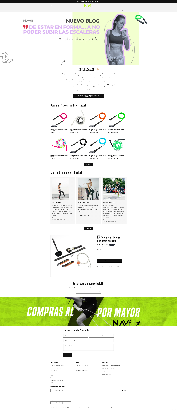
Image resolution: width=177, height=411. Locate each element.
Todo (51, 377)
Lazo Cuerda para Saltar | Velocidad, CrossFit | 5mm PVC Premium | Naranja (97, 130)
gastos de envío (102, 246)
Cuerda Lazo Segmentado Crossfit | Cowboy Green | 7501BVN (116, 156)
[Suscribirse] (99, 292)
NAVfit (55, 407)
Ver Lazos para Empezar (59, 219)
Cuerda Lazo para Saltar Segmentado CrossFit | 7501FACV (59, 156)
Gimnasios (52, 375)
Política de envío (101, 407)
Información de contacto (111, 407)
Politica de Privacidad (81, 368)
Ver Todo (88, 228)
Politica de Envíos (80, 373)
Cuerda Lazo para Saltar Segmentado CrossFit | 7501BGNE (79, 130)
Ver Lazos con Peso (83, 215)
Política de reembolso (71, 407)
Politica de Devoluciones (82, 370)
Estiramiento (53, 370)
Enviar (67, 355)
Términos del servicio (92, 407)
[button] (52, 5)
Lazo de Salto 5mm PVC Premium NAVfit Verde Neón (116, 130)
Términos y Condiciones (82, 365)
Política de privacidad (82, 407)
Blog (51, 382)
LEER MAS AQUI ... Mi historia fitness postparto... (88, 96)
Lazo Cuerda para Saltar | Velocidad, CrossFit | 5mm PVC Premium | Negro (78, 156)
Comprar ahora (109, 261)
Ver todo (88, 164)
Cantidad (99, 249)
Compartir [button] (101, 266)
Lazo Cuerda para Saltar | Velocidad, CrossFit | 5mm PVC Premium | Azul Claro (97, 156)
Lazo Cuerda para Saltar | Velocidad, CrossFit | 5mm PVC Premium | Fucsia (59, 130)
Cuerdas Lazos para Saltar (57, 365)
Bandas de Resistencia (56, 368)
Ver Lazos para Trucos (109, 221)
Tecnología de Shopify (61, 407)
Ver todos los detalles (115, 266)
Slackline (52, 373)
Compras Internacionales (56, 380)
